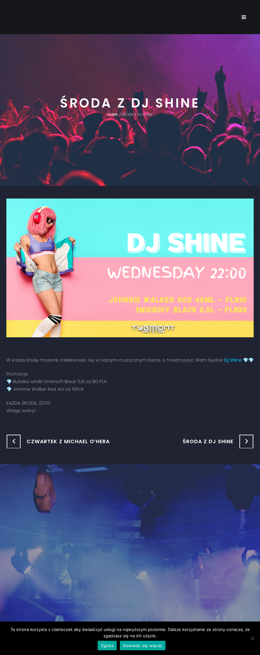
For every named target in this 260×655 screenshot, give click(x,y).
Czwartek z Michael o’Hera (68, 441)
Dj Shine (233, 360)
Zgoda (107, 645)
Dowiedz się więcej (143, 645)
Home (112, 114)
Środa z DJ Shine (208, 441)
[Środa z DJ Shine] (130, 267)
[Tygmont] (130, 544)
